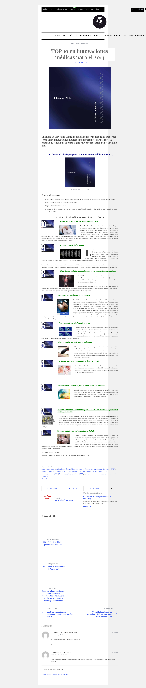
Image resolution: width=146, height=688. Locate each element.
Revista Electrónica (93, 9)
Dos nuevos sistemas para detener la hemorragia (97, 498)
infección (45, 471)
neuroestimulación (78, 471)
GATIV (72, 44)
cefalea (53, 469)
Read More (87, 506)
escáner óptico (84, 469)
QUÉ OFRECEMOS (61, 9)
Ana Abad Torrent (81, 63)
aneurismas (46, 469)
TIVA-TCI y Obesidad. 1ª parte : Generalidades (53, 543)
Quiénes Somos (48, 9)
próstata (103, 474)
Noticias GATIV (91, 471)
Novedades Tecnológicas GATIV (71, 474)
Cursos (80, 9)
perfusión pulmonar (91, 474)
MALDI (51, 471)
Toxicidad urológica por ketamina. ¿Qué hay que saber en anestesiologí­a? (100, 612)
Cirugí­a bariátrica (63, 469)
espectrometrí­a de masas (100, 469)
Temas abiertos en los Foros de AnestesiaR (53, 567)
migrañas (67, 471)
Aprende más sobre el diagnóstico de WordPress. (55, 674)
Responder (115, 632)
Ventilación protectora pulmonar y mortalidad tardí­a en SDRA (60, 612)
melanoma (59, 471)
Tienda (72, 9)
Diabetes (74, 469)
